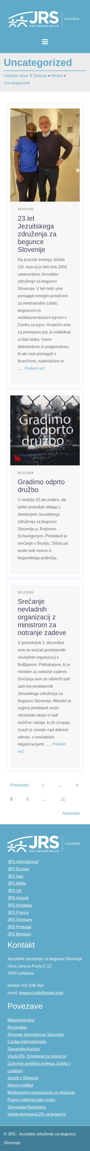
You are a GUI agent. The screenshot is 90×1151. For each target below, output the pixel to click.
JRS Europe (18, 869)
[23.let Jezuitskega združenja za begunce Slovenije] (45, 155)
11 (63, 799)
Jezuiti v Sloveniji (23, 1078)
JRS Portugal (19, 927)
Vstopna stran (16, 75)
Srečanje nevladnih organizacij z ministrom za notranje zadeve (42, 617)
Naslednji (71, 813)
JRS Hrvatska (20, 905)
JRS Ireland (18, 898)
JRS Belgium (19, 934)
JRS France (18, 912)
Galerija (40, 75)
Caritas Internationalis (27, 1041)
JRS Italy (16, 876)
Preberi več (35, 368)
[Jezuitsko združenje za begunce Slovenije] (45, 19)
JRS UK (15, 890)
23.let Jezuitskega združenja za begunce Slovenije (37, 234)
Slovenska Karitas (24, 1049)
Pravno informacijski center (32, 1100)
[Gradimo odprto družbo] (45, 430)
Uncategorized (17, 83)
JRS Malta (17, 883)
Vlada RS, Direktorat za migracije (37, 1056)
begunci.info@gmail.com (41, 993)
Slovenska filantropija (27, 1107)
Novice (57, 75)
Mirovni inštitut (20, 1085)
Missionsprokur (21, 1020)
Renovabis (17, 1027)
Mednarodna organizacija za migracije (41, 1092)
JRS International (23, 862)
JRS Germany (20, 919)
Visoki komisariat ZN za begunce (37, 1114)
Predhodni (19, 785)
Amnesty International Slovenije (36, 1034)
